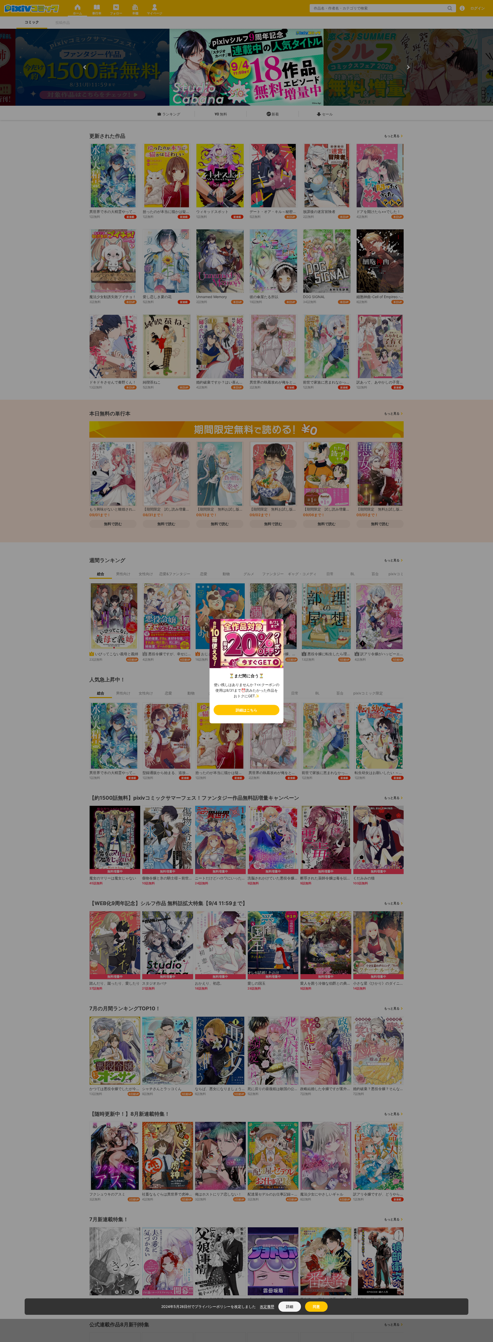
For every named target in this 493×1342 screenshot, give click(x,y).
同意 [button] (316, 1306)
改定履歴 (267, 1306)
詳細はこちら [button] (246, 710)
